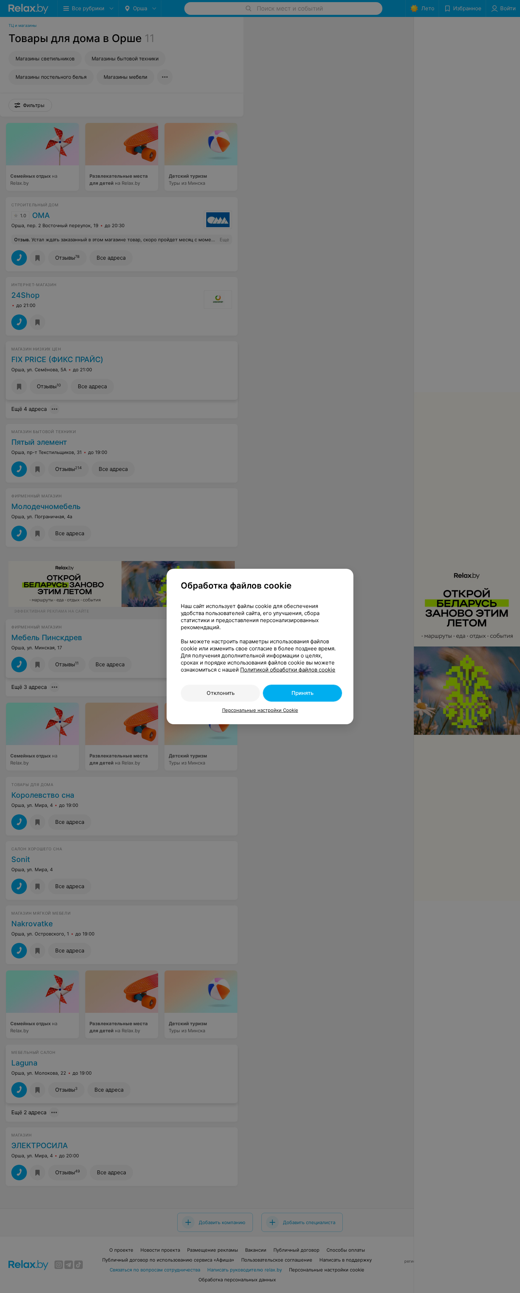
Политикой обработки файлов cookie (287, 669)
